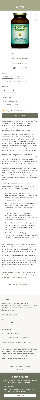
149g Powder (7, 77)
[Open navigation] (3, 7)
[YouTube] (12, 322)
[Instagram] (7, 322)
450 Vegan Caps (22, 81)
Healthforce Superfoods (20, 59)
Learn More (21, 391)
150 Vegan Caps (8, 81)
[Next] (30, 53)
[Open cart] (37, 7)
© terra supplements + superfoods (20, 367)
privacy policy (6, 319)
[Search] (34, 7)
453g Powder (19, 77)
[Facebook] (3, 322)
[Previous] (9, 53)
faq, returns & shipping (9, 314)
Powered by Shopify (20, 369)
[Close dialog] (38, 374)
